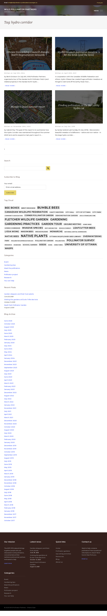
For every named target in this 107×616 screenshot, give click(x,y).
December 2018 (10, 480)
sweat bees (58, 245)
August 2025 (9, 327)
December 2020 (10, 421)
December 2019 (10, 446)
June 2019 (8, 464)
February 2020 (9, 439)
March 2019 (8, 474)
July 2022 (7, 399)
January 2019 (9, 477)
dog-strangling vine (87, 215)
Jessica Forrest (65, 228)
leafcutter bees (84, 228)
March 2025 (8, 336)
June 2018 (8, 495)
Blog (57, 559)
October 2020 (9, 427)
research (8, 245)
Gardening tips (10, 265)
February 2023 (9, 386)
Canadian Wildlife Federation (26, 212)
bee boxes (12, 207)
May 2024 (8, 352)
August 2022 (9, 396)
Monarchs (56, 231)
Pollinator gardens (63, 551)
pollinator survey (81, 240)
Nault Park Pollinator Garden (15, 305)
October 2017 (9, 520)
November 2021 (10, 408)
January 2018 (9, 511)
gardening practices (22, 223)
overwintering (92, 236)
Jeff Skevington (51, 228)
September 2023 (10, 368)
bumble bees (48, 207)
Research (7, 277)
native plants (34, 236)
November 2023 (10, 364)
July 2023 (7, 374)
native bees (12, 236)
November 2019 (10, 449)
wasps (9, 248)
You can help (9, 281)
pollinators (60, 240)
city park (96, 212)
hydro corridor (12, 228)
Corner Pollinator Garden (39, 215)
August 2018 (9, 489)
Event (6, 262)
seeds (42, 244)
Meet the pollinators (12, 268)
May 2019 (7, 467)
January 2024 (9, 358)
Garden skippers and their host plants (19, 294)
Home (58, 548)
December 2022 (10, 392)
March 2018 (8, 505)
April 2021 (8, 414)
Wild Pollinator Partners (20, 10)
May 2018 (7, 499)
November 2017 (10, 517)
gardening (58, 219)
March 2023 (8, 383)
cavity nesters (57, 212)
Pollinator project (11, 274)
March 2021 (8, 417)
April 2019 (8, 470)
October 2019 (9, 452)
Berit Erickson (28, 208)
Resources (60, 556)
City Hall (70, 212)
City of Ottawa (83, 212)
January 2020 (9, 442)
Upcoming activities (63, 554)
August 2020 (9, 430)
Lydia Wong (12, 231)
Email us (84, 559)
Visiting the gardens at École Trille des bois (21, 300)
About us (59, 562)
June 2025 (8, 333)
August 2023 (9, 371)
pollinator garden (44, 240)
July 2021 (7, 411)
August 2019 (9, 458)
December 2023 (10, 361)
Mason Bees (27, 232)
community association (14, 215)
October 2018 (9, 486)
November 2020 (10, 424)
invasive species (32, 228)
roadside (17, 245)
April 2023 (8, 380)
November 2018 (10, 483)
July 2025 (7, 330)
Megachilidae (41, 231)
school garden (30, 245)
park (7, 240)
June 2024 (8, 349)
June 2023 (8, 377)
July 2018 (7, 492)
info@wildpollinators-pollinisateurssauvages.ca (22, 2)
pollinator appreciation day (22, 240)
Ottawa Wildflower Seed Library (65, 236)
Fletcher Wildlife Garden (26, 219)
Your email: (8, 183)
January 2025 (9, 343)
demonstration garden (67, 215)
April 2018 (8, 502)
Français (100, 2)
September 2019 (10, 455)
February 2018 (9, 508)
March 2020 (8, 436)
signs (50, 245)
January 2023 (9, 389)
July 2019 (7, 461)
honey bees (87, 224)
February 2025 (9, 339)
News (6, 271)
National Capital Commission (75, 231)
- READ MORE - (10, 85)
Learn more (8, 563)
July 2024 (7, 346)
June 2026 (8, 321)
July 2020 (7, 433)
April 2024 (8, 355)
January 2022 (9, 405)
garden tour (52, 223)
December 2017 (10, 514)
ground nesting (72, 224)
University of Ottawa (81, 244)
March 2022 (8, 402)
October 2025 (9, 324)
